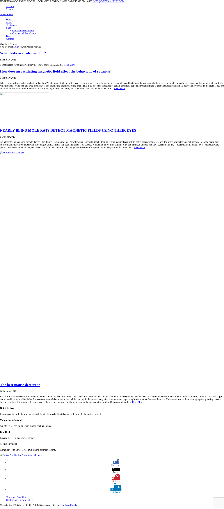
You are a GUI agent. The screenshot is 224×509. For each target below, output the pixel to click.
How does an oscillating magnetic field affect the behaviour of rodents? (55, 71)
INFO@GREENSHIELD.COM (108, 1)
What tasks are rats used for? (23, 53)
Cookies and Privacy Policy (19, 500)
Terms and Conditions (16, 497)
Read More (69, 65)
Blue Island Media (68, 505)
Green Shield (6, 14)
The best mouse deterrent (20, 385)
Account (10, 6)
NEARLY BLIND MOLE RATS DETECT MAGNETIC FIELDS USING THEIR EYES (68, 130)
